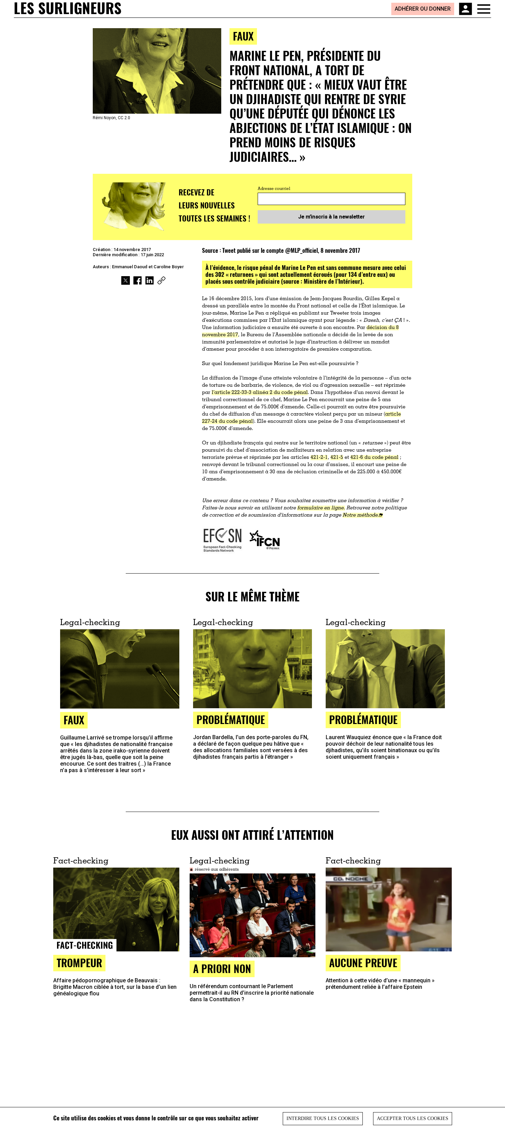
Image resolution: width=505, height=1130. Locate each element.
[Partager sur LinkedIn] (150, 280)
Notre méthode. (361, 515)
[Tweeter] (126, 280)
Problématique (231, 719)
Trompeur (79, 962)
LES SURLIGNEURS (68, 8)
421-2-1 (319, 457)
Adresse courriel (274, 189)
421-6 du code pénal (374, 457)
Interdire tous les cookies (323, 1118)
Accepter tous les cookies (412, 1118)
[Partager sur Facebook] (138, 280)
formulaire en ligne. (321, 508)
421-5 (336, 457)
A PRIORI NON (222, 968)
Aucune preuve (363, 962)
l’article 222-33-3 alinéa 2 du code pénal (260, 392)
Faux (243, 36)
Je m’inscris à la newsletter (331, 217)
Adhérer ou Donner (423, 8)
